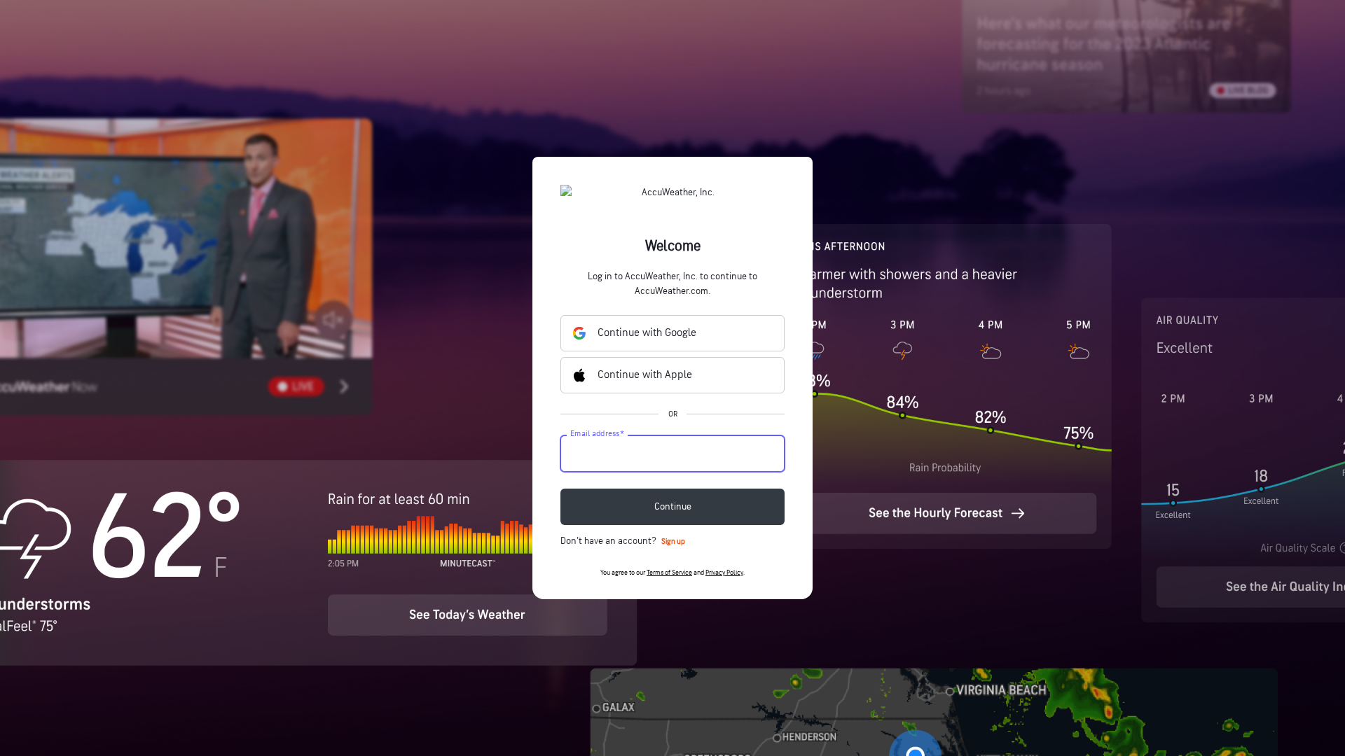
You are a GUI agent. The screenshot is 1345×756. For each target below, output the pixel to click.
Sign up (673, 541)
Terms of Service (669, 572)
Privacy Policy (724, 572)
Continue (672, 506)
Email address (597, 434)
